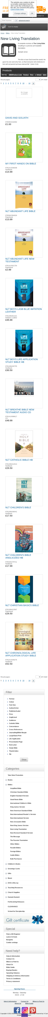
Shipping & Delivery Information (17, 976)
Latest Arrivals (11, 937)
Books (10, 780)
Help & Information (13, 956)
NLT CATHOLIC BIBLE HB (19, 460)
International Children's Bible (20, 803)
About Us (9, 964)
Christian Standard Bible (19, 792)
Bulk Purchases (16, 859)
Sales (44, 74)
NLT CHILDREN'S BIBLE (18, 507)
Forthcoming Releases (16, 902)
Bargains (9, 940)
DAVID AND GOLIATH (16, 118)
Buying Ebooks (11, 970)
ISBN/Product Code (15, 74)
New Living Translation (18, 829)
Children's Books (14, 864)
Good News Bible (16, 799)
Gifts (9, 873)
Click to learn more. (17, 9)
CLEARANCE (13, 906)
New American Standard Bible (21, 811)
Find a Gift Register (13, 934)
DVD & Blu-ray (13, 883)
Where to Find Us (12, 962)
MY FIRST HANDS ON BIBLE (20, 163)
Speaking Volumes (13, 973)
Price (31, 74)
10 (23, 83)
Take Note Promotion (15, 775)
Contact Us (10, 959)
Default (39, 74)
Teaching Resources (15, 888)
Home (2, 33)
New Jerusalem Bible (18, 822)
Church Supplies (14, 892)
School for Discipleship (16, 911)
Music (10, 878)
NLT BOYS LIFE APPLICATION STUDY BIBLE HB (21, 360)
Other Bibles (14, 844)
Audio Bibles (14, 855)
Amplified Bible (15, 788)
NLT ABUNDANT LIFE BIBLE (20, 211)
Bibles (8, 33)
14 (29, 83)
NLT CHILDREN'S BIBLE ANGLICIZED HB (18, 556)
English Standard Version (19, 796)
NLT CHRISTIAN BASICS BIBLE (22, 605)
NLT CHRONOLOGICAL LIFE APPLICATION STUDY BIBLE (20, 654)
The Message (15, 837)
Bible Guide (10, 967)
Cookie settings (12, 942)
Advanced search (24, 20)
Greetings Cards (14, 869)
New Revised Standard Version (21, 833)
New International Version (19, 818)
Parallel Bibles (15, 848)
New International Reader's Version (23, 814)
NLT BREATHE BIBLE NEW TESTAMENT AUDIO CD (19, 411)
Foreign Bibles (15, 851)
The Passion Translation (19, 840)
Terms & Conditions (13, 979)
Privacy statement (13, 981)
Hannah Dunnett (14, 897)
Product (26, 74)
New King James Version (19, 825)
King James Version (17, 807)
